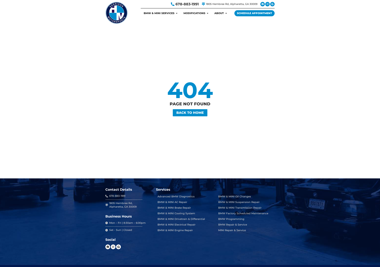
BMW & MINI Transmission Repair (240, 207)
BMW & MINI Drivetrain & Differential (181, 219)
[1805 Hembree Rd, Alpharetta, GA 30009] (203, 4)
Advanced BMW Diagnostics (176, 196)
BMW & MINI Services (159, 13)
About (219, 13)
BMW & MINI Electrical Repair (176, 224)
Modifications (194, 13)
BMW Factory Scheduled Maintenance (243, 213)
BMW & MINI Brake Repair (174, 207)
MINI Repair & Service (232, 230)
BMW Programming (231, 219)
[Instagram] (267, 4)
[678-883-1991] (172, 4)
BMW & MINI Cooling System (176, 213)
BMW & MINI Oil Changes (234, 196)
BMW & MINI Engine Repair (175, 230)
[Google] (272, 4)
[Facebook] (262, 4)
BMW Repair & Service (232, 224)
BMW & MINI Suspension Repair (239, 202)
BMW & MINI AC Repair (172, 202)
